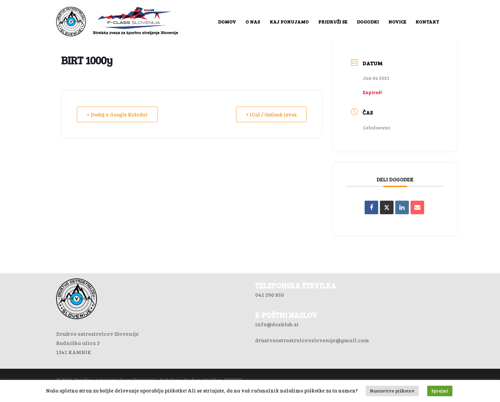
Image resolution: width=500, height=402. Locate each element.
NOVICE (397, 21)
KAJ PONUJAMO (289, 21)
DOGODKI (368, 21)
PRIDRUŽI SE (332, 21)
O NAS (253, 21)
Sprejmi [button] (439, 391)
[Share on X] (387, 207)
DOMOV (227, 21)
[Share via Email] (417, 207)
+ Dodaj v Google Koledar (117, 114)
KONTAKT (427, 21)
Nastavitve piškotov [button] (392, 391)
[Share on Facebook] (371, 207)
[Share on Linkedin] (402, 207)
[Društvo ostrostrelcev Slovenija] (117, 21)
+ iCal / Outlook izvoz (271, 114)
